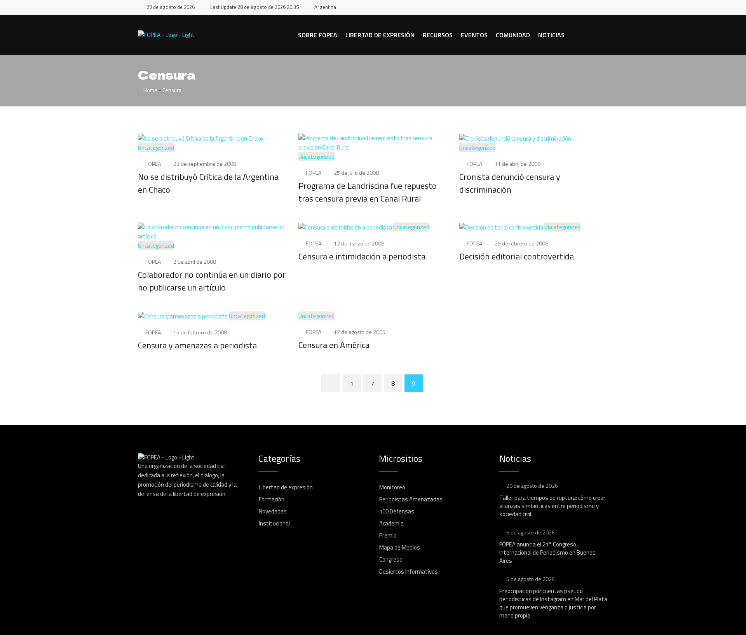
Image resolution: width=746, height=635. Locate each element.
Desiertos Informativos (408, 571)
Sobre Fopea (317, 35)
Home (149, 90)
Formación (271, 499)
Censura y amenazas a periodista (197, 345)
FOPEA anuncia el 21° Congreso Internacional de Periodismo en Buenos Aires (547, 552)
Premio (388, 535)
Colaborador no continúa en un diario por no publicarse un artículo (212, 281)
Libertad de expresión (380, 35)
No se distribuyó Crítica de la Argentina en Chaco (208, 183)
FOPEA (153, 164)
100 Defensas (396, 511)
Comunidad (513, 35)
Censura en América (334, 344)
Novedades (273, 511)
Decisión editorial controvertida (516, 256)
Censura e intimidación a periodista (361, 256)
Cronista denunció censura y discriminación (509, 183)
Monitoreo (392, 487)
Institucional (274, 523)
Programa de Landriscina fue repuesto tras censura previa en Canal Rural (367, 192)
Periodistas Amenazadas (411, 499)
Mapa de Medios (399, 547)
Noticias (551, 35)
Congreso (391, 559)
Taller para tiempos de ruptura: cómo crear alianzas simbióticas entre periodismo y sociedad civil (552, 505)
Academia (391, 523)
